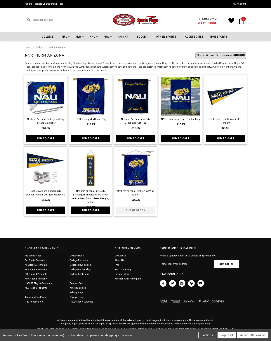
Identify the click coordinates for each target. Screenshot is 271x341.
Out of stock (135, 210)
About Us (119, 260)
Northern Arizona (57, 47)
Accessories (194, 36)
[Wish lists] (231, 21)
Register (211, 23)
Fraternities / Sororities (81, 301)
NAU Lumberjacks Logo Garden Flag (180, 119)
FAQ (117, 265)
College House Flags (80, 265)
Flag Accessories (34, 301)
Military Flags (76, 292)
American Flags (78, 288)
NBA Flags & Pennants (36, 278)
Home (28, 47)
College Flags (77, 255)
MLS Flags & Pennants (36, 288)
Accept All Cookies (252, 335)
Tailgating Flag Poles (35, 297)
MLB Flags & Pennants (36, 269)
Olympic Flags (77, 297)
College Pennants (79, 260)
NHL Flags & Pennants (36, 274)
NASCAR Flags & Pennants (38, 283)
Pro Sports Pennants (35, 260)
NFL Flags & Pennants (36, 265)
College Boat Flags (79, 274)
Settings (207, 335)
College (40, 47)
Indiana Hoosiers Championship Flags (44, 4)
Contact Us (120, 255)
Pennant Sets (77, 283)
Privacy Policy (122, 274)
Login (201, 23)
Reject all (226, 335)
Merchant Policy (123, 269)
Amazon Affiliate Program (128, 278)
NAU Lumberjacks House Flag (90, 119)
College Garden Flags (81, 269)
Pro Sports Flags (33, 255)
